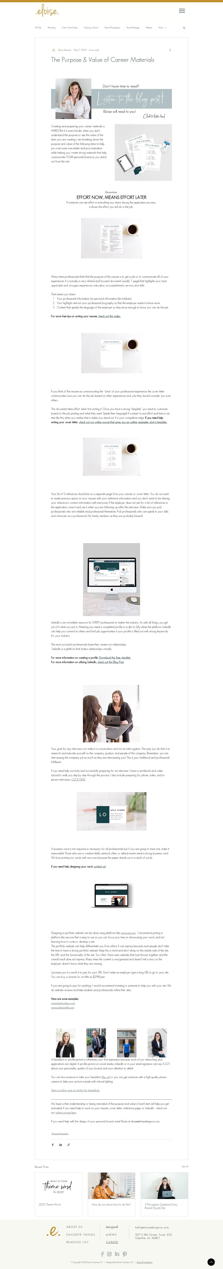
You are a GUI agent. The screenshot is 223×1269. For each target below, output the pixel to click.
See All (185, 1166)
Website (149, 27)
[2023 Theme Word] (58, 1186)
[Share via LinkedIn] (60, 1144)
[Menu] (182, 11)
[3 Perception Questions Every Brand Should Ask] (164, 1186)
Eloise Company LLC (125, 1262)
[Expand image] (65, 1042)
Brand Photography (112, 27)
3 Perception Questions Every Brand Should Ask (161, 1206)
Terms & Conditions (144, 1262)
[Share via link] (68, 1144)
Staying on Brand (91, 27)
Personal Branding (60, 1133)
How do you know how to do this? (111, 1204)
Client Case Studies (70, 27)
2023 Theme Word (50, 1204)
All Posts (38, 27)
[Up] (211, 1262)
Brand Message (133, 27)
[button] (184, 27)
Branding (51, 27)
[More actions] (170, 50)
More (161, 27)
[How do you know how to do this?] (111, 1186)
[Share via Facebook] (52, 1144)
